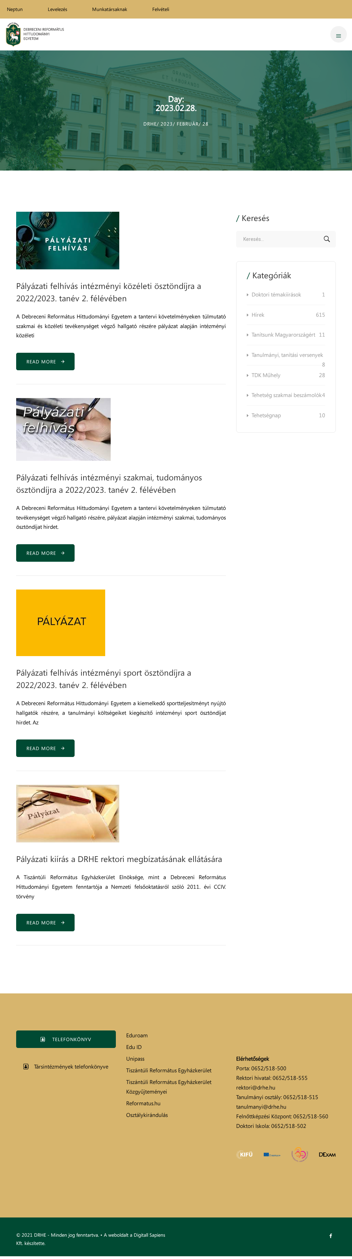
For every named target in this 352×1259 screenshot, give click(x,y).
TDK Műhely (288, 375)
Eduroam (137, 1035)
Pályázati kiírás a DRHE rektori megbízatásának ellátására (119, 858)
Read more (43, 361)
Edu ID (134, 1047)
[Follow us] (331, 1236)
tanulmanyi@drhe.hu (261, 1106)
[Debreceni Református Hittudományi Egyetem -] (35, 34)
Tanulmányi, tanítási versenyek (288, 358)
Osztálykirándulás (147, 1115)
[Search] (327, 239)
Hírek (288, 314)
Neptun (15, 9)
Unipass (135, 1058)
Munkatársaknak (109, 9)
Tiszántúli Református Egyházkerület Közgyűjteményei (168, 1086)
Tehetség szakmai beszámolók (288, 395)
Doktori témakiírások (288, 294)
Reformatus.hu (143, 1103)
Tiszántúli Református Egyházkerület (168, 1070)
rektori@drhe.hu (255, 1087)
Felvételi (160, 9)
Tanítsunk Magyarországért (288, 334)
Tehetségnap (288, 415)
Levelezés (57, 9)
